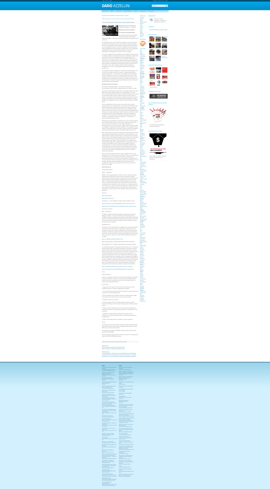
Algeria (141, 53)
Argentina (142, 62)
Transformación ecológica (143, 221)
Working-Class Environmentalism (125, 393)
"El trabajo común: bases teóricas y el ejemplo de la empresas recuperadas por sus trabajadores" (126, 405)
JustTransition (142, 163)
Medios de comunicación (142, 196)
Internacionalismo (143, 156)
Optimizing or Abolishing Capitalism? (128, 356)
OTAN (141, 214)
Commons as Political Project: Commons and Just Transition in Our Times (126, 441)
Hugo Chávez (142, 151)
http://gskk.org (105, 200)
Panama (141, 222)
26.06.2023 (121, 402)
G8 (140, 128)
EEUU (141, 101)
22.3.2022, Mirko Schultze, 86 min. (125, 426)
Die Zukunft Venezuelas (106, 418)
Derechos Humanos (142, 199)
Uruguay (141, 283)
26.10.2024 (121, 387)
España (141, 267)
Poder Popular (142, 237)
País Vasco (142, 68)
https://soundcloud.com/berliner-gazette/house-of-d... (114, 348)
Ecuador (141, 100)
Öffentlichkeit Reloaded (106, 478)
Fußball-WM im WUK (106, 469)
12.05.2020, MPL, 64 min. (124, 453)
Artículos (105, 11)
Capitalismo (112, 22)
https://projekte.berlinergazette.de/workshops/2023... (113, 347)
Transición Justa (143, 162)
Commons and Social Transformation (126, 386)
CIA (140, 84)
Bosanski (141, 23)
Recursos (142, 254)
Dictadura (142, 94)
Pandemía (142, 224)
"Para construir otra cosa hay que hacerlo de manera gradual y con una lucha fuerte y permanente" (109, 403)
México (141, 200)
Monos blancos (143, 278)
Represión (142, 252)
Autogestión (142, 258)
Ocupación (142, 71)
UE (140, 111)
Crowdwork (142, 87)
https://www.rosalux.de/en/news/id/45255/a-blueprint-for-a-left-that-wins (118, 269)
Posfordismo (142, 238)
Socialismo (142, 266)
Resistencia (142, 296)
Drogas (141, 98)
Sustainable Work (106, 354)
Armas (141, 293)
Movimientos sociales (142, 264)
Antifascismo (142, 54)
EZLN (141, 114)
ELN (141, 104)
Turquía (141, 277)
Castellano (142, 17)
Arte (140, 188)
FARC (141, 117)
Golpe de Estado (143, 245)
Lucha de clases (143, 166)
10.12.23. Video (122, 391)
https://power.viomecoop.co (108, 198)
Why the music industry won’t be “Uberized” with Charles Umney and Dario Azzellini (109, 395)
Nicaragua (142, 217)
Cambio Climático (143, 170)
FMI (140, 160)
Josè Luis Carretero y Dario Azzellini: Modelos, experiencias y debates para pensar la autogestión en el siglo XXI (126, 372)
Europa (141, 112)
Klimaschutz (142, 169)
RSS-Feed (159, 0)
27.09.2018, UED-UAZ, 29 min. (125, 464)
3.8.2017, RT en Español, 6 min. (125, 476)
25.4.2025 (121, 380)
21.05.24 (103, 380)
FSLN (141, 125)
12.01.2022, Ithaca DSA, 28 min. (125, 434)
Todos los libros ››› (154, 87)
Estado (141, 269)
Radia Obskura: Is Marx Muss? (108, 460)
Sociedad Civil (142, 301)
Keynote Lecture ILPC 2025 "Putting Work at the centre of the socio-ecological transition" (126, 377)
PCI (140, 228)
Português (142, 33)
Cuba (141, 187)
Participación (142, 227)
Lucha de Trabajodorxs (142, 58)
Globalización (142, 140)
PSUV (141, 244)
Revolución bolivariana (142, 77)
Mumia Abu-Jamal (143, 206)
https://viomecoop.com (107, 195)
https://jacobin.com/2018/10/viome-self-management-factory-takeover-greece (119, 206)
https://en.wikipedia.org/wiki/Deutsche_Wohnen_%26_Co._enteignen (117, 266)
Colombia (142, 172)
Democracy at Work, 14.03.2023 (108, 392)
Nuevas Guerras (143, 216)
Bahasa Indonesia (143, 22)
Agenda (136, 11)
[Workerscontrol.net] (158, 98)
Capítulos (118, 11)
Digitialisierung (143, 93)
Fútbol (141, 126)
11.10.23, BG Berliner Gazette (107, 388)
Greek (141, 29)
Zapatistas (142, 299)
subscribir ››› (163, 21)
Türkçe (141, 36)
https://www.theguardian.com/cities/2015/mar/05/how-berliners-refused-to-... (119, 241)
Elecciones (142, 295)
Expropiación (142, 109)
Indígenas (142, 154)
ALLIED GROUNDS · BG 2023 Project (110, 353)
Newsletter (155, 0)
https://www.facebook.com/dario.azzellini (158, 29)
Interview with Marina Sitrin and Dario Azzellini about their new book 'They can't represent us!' (109, 465)
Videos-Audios (127, 11)
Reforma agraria (143, 191)
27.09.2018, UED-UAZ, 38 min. (125, 467)
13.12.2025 (121, 374)
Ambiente (132, 22)
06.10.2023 (121, 394)
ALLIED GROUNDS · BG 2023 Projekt (127, 353)
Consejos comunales (142, 174)
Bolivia (141, 78)
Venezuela (142, 286)
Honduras (142, 150)
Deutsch (107, 0)
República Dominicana (142, 97)
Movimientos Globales (142, 138)
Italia (141, 159)
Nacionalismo (142, 213)
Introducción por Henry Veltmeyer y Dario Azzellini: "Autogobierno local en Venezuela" (126, 461)
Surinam (141, 274)
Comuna (141, 177)
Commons (142, 86)
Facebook (142, 115)
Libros (112, 11)
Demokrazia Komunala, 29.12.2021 (125, 407)
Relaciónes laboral (118, 22)
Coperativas (142, 133)
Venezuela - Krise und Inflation (108, 441)
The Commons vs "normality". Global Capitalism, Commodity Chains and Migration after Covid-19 (126, 447)
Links (163, 0)
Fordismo (142, 118)
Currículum (143, 11)
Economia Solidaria (142, 262)
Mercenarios (142, 260)
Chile (141, 83)
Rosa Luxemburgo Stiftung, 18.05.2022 (126, 416)
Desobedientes (143, 281)
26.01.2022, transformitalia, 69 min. (125, 431)
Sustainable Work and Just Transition (118, 354)
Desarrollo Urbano (142, 271)
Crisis (141, 185)
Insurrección (142, 65)
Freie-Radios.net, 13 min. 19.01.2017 (109, 442)
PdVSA (141, 230)
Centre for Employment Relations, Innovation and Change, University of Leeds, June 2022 (109, 398)
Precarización (142, 240)
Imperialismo (142, 153)
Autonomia (142, 66)
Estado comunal (143, 176)
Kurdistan (142, 190)
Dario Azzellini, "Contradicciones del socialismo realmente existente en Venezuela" (126, 456)
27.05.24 (103, 384)
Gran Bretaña (142, 143)
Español (110, 0)
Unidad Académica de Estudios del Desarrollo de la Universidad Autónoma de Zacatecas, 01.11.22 (126, 421)
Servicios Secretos (141, 130)
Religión (141, 251)
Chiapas (141, 81)
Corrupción (142, 184)
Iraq (140, 157)
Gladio (141, 136)
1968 (141, 50)
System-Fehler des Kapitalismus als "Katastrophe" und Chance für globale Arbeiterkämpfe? (109, 410)
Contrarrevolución (143, 182)
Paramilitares (142, 225)
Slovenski (142, 35)
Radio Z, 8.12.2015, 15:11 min (107, 452)
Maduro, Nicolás (143, 194)
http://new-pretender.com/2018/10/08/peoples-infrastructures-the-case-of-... (119, 203)
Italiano (141, 30)
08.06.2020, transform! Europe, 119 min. (126, 449)
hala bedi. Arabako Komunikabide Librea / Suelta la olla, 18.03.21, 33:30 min (109, 406)
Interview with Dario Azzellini (107, 415)
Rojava (141, 257)
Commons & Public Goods (124, 436)
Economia (142, 298)
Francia (141, 121)
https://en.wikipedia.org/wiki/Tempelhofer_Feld (112, 239)
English (103, 0)
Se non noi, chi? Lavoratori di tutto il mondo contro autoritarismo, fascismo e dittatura (126, 429)
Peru (141, 231)
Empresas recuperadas (142, 73)
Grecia (141, 141)
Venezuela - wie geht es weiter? (108, 433)
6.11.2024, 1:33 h (122, 384)
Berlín (141, 69)
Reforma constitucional (142, 290)
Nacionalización (143, 292)
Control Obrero (143, 56)
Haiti (141, 147)
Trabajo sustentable (126, 22)
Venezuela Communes (123, 433)
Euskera (141, 26)
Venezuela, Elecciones (142, 288)
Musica (141, 207)
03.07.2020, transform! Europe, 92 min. (126, 444)
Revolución (142, 255)
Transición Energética (142, 108)
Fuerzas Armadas (143, 203)
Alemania (142, 90)
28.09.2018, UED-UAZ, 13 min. (125, 458)
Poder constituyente (142, 181)
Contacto (166, 0)
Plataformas (142, 234)
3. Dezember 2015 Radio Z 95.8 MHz (109, 458)
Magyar (141, 32)
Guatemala (142, 144)
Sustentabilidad (143, 211)
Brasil (141, 80)
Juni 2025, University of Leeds (124, 369)
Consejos (142, 248)
